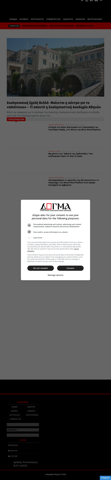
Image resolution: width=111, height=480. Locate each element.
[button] (55, 238)
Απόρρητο (105, 478)
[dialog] (55, 240)
